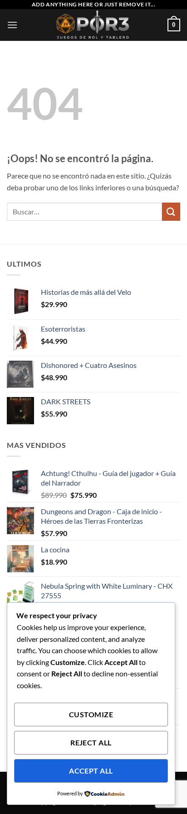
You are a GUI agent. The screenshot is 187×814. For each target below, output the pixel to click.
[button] (12, 25)
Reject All (91, 743)
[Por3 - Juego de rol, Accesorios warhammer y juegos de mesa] (93, 25)
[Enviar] (171, 211)
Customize (91, 714)
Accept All (91, 771)
